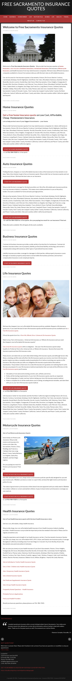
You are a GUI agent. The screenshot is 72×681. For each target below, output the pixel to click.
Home (5, 17)
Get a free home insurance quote (19, 115)
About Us (30, 20)
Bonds (47, 17)
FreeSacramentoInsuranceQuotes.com (29, 678)
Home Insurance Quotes (18, 107)
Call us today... (5, 650)
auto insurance (15, 68)
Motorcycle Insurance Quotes (21, 425)
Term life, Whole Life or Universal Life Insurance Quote (38, 335)
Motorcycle (38, 17)
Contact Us (40, 20)
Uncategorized (14, 100)
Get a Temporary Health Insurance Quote (16, 571)
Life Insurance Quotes (17, 273)
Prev (2, 639)
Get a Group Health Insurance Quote (14, 585)
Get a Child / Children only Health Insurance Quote (19, 566)
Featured (13, 157)
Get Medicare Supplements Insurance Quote (17, 580)
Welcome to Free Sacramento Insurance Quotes (33, 27)
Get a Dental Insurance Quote (12, 576)
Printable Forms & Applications (13, 594)
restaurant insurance (41, 68)
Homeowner (22, 17)
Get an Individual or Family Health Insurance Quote (19, 562)
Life (53, 17)
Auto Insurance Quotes (17, 164)
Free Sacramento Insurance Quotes (36, 6)
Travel (66, 17)
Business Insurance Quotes (20, 236)
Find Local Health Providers (12, 598)
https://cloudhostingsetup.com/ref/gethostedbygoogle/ (17, 670)
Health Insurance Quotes (19, 511)
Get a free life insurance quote (12, 346)
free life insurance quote (10, 369)
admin (16, 30)
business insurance (26, 68)
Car (30, 17)
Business (12, 17)
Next (69, 639)
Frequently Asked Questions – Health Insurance (18, 589)
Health (59, 17)
